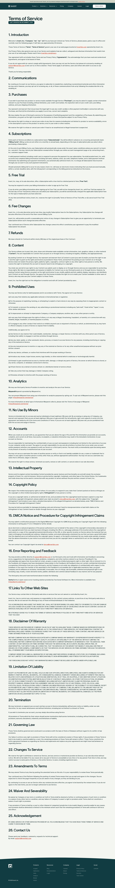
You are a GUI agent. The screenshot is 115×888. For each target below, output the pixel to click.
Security (78, 873)
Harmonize (36, 871)
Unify (34, 873)
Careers (65, 868)
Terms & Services (81, 871)
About (65, 871)
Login (87, 6)
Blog (48, 868)
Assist (35, 880)
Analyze (35, 875)
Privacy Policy (80, 868)
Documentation (51, 871)
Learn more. (81, 1)
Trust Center (79, 875)
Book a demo (99, 6)
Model (35, 878)
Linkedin (96, 868)
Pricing (65, 873)
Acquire (35, 868)
